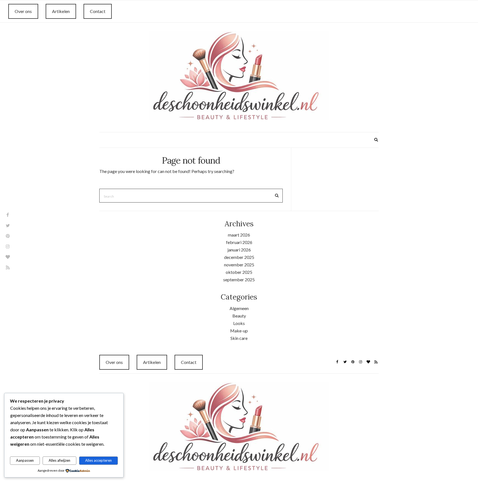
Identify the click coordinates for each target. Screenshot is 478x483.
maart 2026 (239, 234)
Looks (239, 323)
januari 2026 (239, 249)
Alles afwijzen (59, 460)
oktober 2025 (239, 272)
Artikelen (61, 11)
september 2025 (239, 279)
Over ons (23, 11)
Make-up (239, 330)
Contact (97, 11)
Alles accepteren (98, 460)
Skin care (239, 338)
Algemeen (239, 308)
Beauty (239, 315)
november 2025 (239, 264)
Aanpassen (25, 460)
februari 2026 (239, 242)
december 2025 (239, 257)
